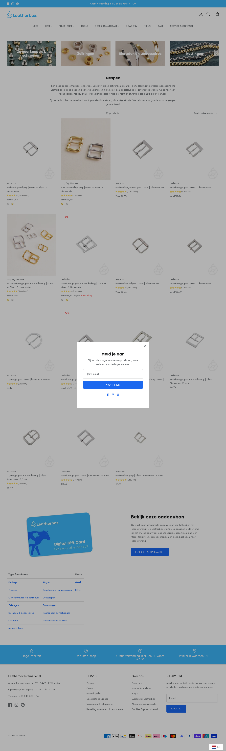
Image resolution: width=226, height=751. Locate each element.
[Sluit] (145, 345)
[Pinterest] (118, 395)
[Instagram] (113, 395)
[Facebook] (108, 395)
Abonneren (113, 384)
